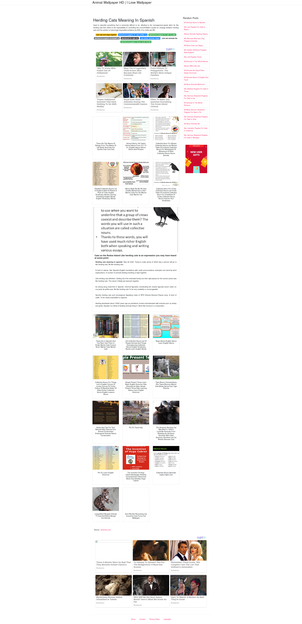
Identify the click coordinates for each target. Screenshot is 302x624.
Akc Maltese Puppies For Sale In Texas (196, 90)
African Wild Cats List (192, 66)
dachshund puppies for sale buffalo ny (133, 35)
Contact (142, 619)
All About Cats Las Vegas (193, 45)
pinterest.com (106, 530)
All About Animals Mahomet (194, 84)
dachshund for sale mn (129, 38)
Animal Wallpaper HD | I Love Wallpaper (121, 2)
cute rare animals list (169, 38)
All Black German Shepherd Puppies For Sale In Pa (194, 110)
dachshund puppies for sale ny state (162, 35)
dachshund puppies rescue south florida (136, 42)
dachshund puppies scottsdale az (107, 38)
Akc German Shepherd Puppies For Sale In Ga (196, 97)
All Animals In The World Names (196, 61)
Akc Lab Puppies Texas (192, 57)
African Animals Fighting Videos (196, 34)
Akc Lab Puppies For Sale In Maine (194, 28)
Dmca (133, 619)
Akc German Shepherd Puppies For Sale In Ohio (196, 117)
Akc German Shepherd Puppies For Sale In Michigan (196, 136)
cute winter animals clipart (150, 38)
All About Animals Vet (192, 123)
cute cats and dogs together (106, 35)
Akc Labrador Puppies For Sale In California (195, 129)
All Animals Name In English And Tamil (196, 78)
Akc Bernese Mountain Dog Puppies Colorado (194, 39)
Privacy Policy (154, 619)
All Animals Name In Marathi (194, 22)
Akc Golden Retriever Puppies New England (195, 51)
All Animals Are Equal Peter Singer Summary (194, 71)
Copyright (167, 619)
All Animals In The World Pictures (193, 104)
